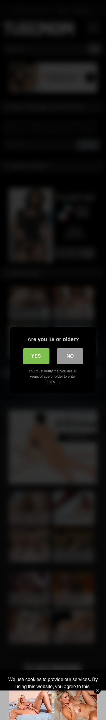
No (70, 356)
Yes (36, 356)
